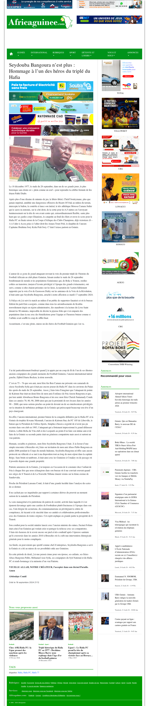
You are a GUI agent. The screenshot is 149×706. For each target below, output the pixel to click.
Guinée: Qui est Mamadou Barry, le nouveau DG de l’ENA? (125, 424)
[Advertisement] (74, 39)
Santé (123, 683)
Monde (65, 683)
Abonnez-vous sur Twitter (63, 691)
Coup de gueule (82, 683)
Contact (38, 695)
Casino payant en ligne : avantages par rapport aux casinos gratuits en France (125, 622)
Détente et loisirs (88, 54)
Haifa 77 (35, 672)
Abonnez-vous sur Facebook (43, 691)
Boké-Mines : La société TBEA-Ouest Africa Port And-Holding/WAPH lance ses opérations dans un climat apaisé (127, 448)
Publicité (31, 695)
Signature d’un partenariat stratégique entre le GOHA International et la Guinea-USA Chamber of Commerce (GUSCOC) (127, 500)
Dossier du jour (94, 683)
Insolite (23, 686)
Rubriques (58, 52)
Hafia (20, 672)
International (39, 52)
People (134, 683)
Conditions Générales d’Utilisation (53, 695)
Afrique (59, 683)
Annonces (132, 52)
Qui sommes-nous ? (73, 695)
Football (112, 683)
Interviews (72, 683)
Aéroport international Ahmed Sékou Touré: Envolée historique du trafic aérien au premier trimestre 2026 (126, 399)
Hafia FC (27, 672)
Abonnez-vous (27, 691)
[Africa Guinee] (39, 22)
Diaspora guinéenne (47, 686)
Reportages (104, 683)
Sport (72, 52)
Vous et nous (112, 54)
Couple (128, 683)
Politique (53, 683)
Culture (117, 683)
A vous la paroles (33, 686)
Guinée (21, 52)
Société (23, 683)
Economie (30, 683)
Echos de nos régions (42, 683)
